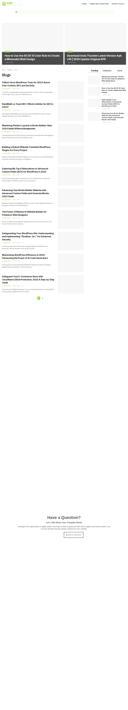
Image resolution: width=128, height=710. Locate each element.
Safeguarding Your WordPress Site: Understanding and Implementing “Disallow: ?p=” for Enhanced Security (28, 236)
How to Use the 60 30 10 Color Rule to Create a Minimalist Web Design (114, 90)
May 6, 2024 (15, 88)
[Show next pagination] (46, 298)
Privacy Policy (118, 4)
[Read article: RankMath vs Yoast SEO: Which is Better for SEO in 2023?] (71, 111)
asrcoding (7, 88)
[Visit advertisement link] (64, 17)
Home (84, 4)
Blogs (7, 51)
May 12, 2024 (9, 62)
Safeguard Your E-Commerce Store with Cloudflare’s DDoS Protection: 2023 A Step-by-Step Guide (28, 279)
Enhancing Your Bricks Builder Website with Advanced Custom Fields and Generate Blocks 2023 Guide (25, 193)
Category (9, 70)
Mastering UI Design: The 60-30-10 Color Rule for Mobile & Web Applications (113, 79)
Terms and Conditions (99, 4)
